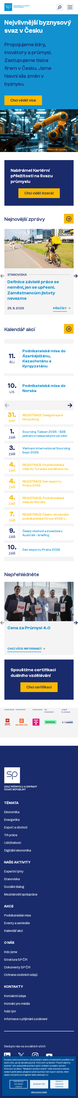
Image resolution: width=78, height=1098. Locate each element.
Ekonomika (11, 812)
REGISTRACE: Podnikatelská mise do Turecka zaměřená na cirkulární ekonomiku (45, 467)
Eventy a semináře (17, 923)
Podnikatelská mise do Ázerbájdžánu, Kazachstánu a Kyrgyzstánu (44, 358)
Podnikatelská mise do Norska (44, 388)
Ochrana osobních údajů (21, 974)
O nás (9, 943)
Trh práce (10, 835)
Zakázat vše (39, 1084)
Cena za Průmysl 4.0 (28, 627)
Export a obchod (15, 827)
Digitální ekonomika (17, 850)
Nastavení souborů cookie (18, 1084)
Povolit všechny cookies (59, 1084)
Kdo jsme (10, 952)
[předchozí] (2, 276)
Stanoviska (12, 879)
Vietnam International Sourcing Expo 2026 (46, 450)
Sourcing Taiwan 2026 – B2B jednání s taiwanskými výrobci (44, 434)
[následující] (76, 276)
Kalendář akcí (13, 930)
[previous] (2, 623)
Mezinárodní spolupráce (20, 894)
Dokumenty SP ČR (17, 967)
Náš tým (10, 1011)
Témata (11, 803)
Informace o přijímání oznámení (25, 1019)
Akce (9, 906)
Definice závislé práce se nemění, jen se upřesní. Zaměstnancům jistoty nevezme (33, 290)
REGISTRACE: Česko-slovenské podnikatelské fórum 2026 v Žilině (45, 517)
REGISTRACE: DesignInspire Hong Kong (42, 417)
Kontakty (13, 987)
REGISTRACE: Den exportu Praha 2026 (42, 483)
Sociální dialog (14, 886)
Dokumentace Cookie (39, 1092)
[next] (76, 623)
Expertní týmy (13, 871)
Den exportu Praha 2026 (41, 550)
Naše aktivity (17, 862)
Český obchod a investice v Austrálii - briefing (42, 533)
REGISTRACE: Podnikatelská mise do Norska (43, 500)
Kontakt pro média (17, 1003)
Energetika (12, 819)
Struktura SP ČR (15, 959)
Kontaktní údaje (15, 996)
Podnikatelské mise (17, 915)
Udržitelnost (12, 842)
